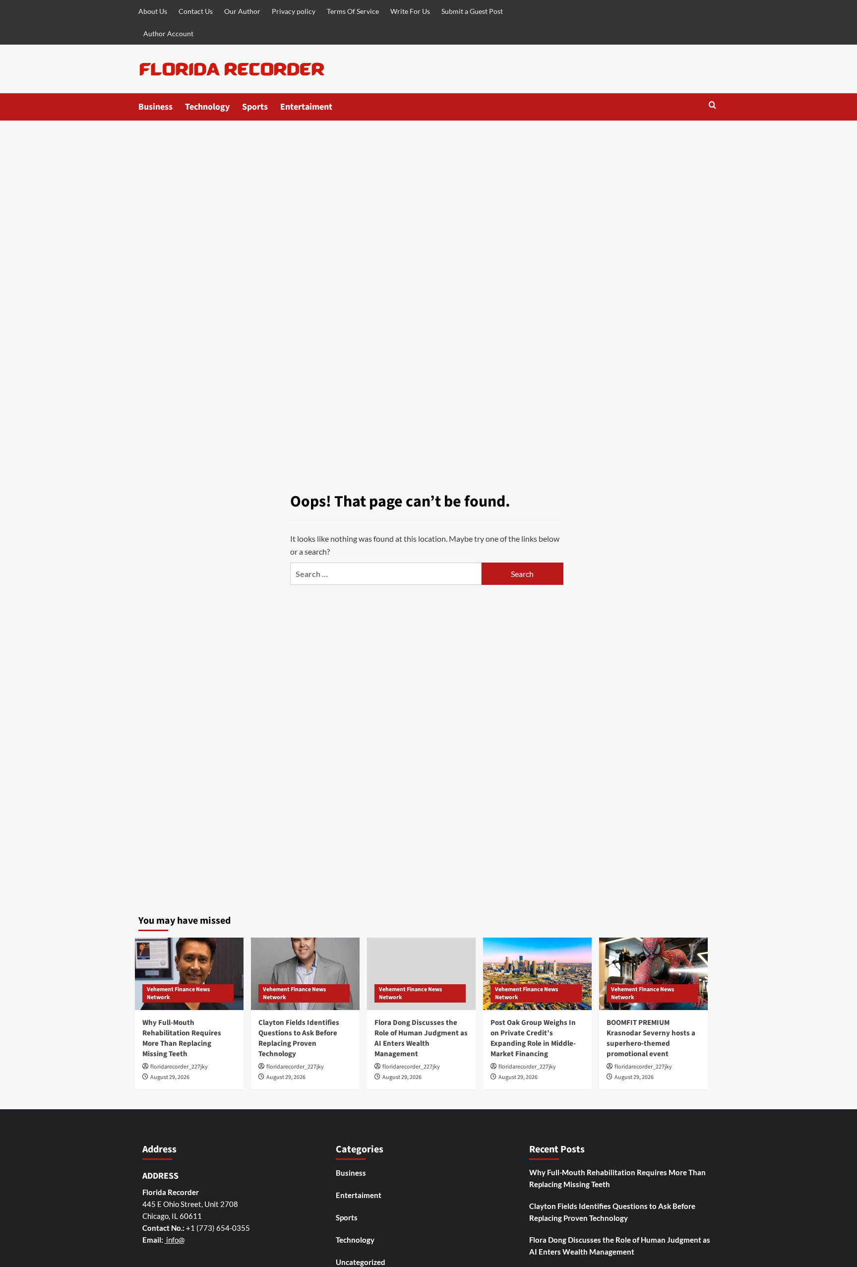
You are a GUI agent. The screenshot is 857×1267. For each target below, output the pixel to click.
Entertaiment (306, 107)
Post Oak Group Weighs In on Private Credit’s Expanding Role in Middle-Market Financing (533, 1038)
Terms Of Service (353, 11)
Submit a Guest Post (472, 11)
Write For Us (410, 11)
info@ (174, 1239)
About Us (152, 11)
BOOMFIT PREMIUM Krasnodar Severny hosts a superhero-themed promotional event (651, 1038)
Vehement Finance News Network (178, 993)
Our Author (242, 11)
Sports (255, 107)
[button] (712, 106)
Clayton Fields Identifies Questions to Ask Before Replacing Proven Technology (298, 1038)
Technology (207, 107)
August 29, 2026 (169, 1077)
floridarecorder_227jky (179, 1067)
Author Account (168, 33)
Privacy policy (293, 11)
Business (155, 107)
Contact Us (196, 11)
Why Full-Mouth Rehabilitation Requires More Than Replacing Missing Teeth (181, 1038)
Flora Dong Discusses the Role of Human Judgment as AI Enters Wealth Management (421, 1038)
